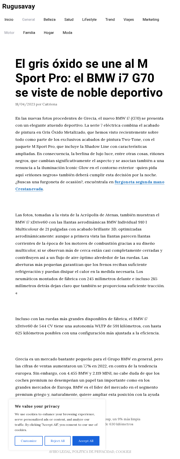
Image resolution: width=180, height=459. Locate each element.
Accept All (86, 441)
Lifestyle (89, 19)
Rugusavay (18, 6)
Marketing (151, 19)
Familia (29, 32)
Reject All (58, 441)
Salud (69, 19)
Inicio (8, 19)
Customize (29, 441)
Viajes (129, 19)
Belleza (50, 19)
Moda (67, 32)
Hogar (49, 32)
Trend (110, 19)
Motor (9, 32)
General (28, 19)
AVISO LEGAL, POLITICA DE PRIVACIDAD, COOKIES (90, 452)
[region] (57, 424)
